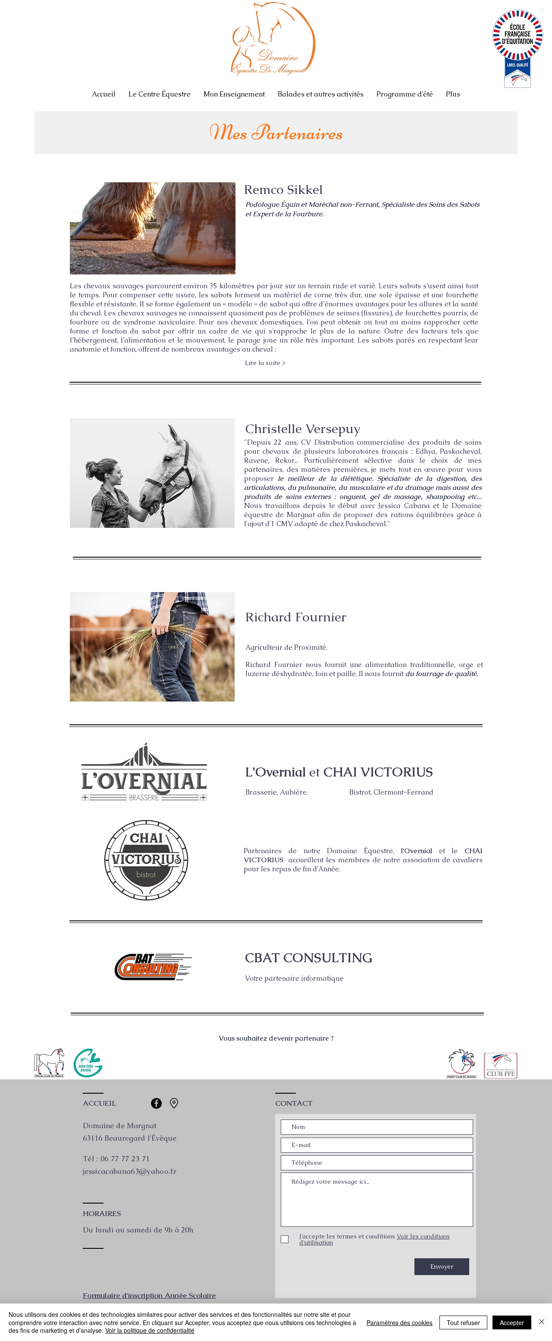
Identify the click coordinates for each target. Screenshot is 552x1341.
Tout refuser (463, 1322)
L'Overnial (277, 772)
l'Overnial (416, 850)
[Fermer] (541, 1322)
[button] (265, 362)
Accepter (512, 1322)
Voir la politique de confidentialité (149, 1330)
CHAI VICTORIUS (378, 772)
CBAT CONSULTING (309, 957)
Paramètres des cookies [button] (400, 1322)
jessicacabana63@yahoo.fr (129, 1171)
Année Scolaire (190, 1295)
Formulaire (101, 1295)
